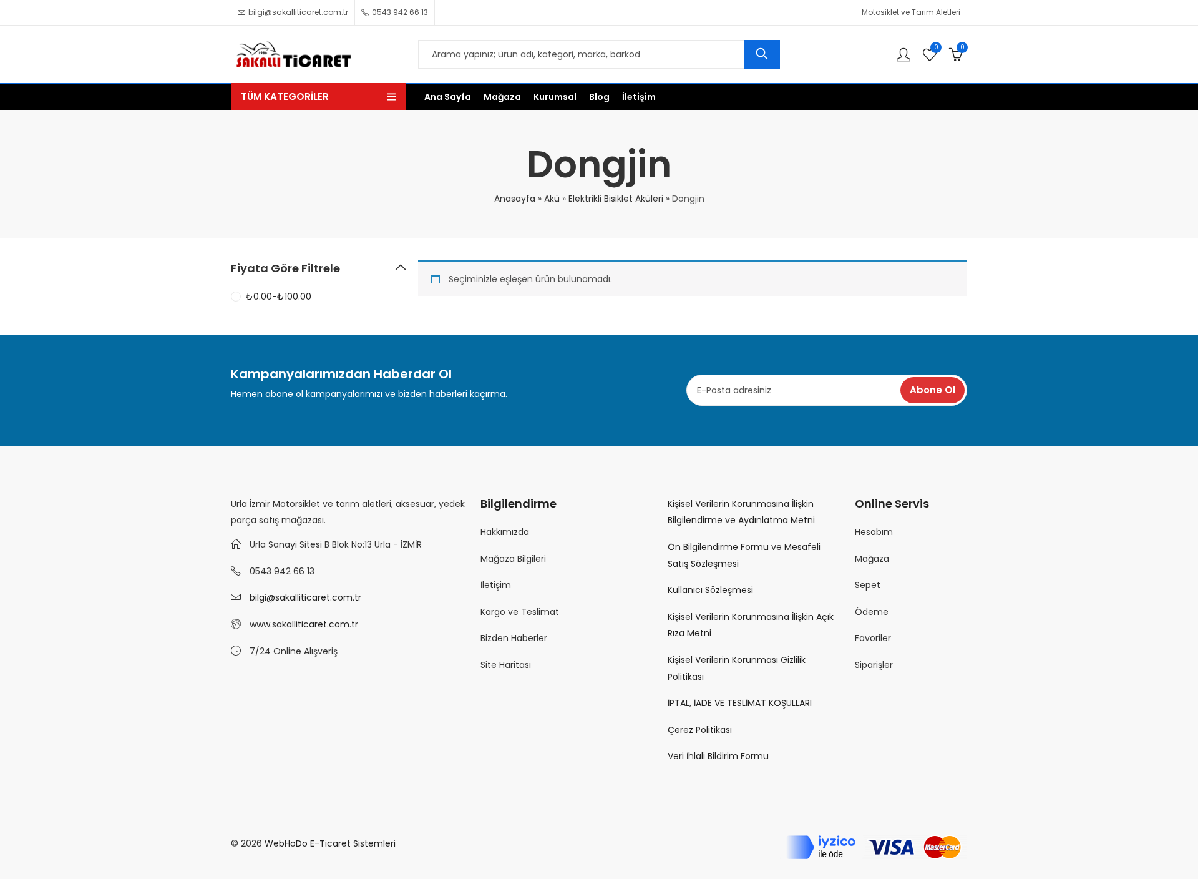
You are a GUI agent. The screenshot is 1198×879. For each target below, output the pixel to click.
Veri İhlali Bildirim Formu (718, 756)
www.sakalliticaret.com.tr (304, 624)
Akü (552, 198)
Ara (762, 54)
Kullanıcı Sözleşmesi (710, 590)
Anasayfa (514, 198)
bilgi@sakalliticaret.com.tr (305, 597)
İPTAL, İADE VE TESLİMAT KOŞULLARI (740, 703)
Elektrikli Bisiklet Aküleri (615, 198)
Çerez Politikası (700, 730)
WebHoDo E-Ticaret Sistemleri (330, 843)
